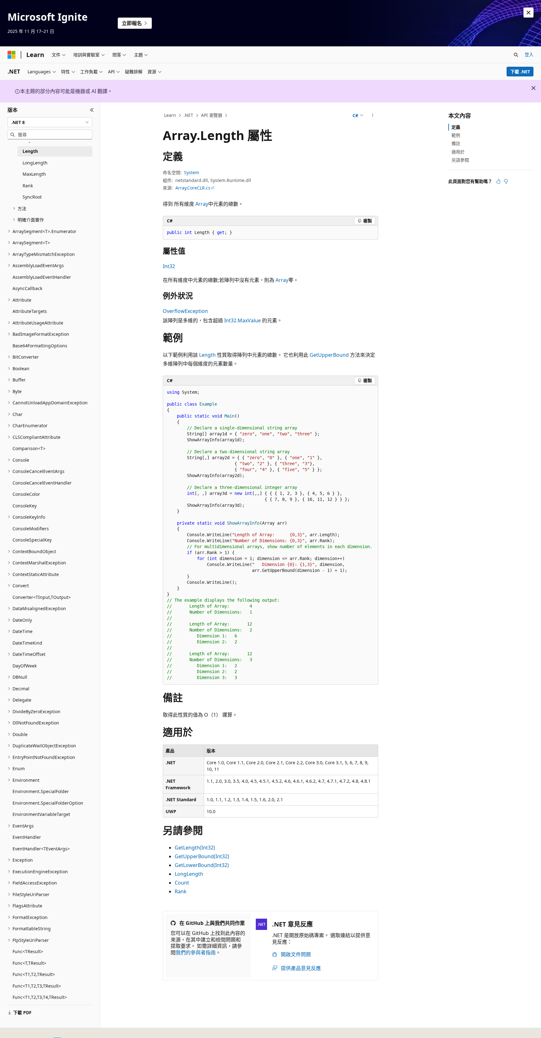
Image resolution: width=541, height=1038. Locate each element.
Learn (170, 115)
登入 (529, 54)
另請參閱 (460, 160)
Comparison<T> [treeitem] (29, 448)
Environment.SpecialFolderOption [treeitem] (48, 803)
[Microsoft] (12, 55)
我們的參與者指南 (196, 952)
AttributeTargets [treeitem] (30, 311)
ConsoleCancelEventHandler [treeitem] (42, 483)
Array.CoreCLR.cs (192, 188)
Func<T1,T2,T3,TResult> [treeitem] (37, 986)
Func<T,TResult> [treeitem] (29, 963)
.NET (188, 115)
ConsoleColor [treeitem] (26, 494)
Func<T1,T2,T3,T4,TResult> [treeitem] (40, 997)
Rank (181, 891)
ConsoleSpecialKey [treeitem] (32, 540)
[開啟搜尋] (516, 54)
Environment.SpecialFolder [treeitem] (41, 791)
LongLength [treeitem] (35, 163)
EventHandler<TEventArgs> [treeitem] (41, 849)
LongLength (189, 873)
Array (201, 203)
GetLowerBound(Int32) (202, 865)
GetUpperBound (329, 354)
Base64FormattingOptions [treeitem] (40, 346)
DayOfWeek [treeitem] (25, 666)
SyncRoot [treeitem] (32, 197)
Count (182, 882)
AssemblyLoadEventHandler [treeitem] (42, 277)
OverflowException (185, 311)
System (191, 172)
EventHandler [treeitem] (27, 837)
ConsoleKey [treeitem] (25, 506)
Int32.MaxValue (242, 320)
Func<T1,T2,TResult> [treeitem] (34, 974)
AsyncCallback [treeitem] (27, 288)
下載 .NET (520, 72)
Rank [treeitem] (28, 186)
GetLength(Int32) (195, 847)
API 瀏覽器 (211, 115)
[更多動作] (372, 116)
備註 (455, 143)
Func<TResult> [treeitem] (28, 951)
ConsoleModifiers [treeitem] (31, 529)
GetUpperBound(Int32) (202, 856)
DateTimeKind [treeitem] (27, 643)
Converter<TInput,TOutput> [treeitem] (42, 597)
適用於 (458, 152)
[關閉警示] (528, 13)
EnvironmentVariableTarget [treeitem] (41, 814)
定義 (455, 127)
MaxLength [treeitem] (34, 174)
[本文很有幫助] (498, 181)
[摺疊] (91, 110)
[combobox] (50, 122)
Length (207, 354)
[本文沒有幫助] (506, 181)
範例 (455, 135)
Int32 (169, 266)
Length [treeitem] (30, 151)
